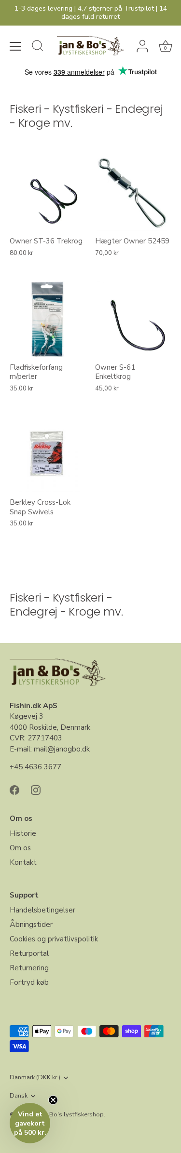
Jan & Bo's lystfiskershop (68, 1114)
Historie (23, 833)
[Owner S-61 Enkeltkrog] (133, 319)
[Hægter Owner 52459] (133, 193)
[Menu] (15, 46)
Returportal (29, 953)
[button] (30, 1123)
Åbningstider (31, 924)
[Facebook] (14, 789)
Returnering (29, 968)
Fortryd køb (29, 982)
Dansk (19, 1096)
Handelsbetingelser (42, 910)
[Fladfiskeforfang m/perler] (47, 319)
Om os (20, 848)
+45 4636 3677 (35, 767)
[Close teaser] (53, 1100)
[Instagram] (36, 789)
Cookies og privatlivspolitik (54, 939)
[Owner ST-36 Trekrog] (47, 193)
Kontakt (23, 862)
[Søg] (37, 47)
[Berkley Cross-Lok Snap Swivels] (47, 455)
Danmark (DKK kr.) (35, 1078)
